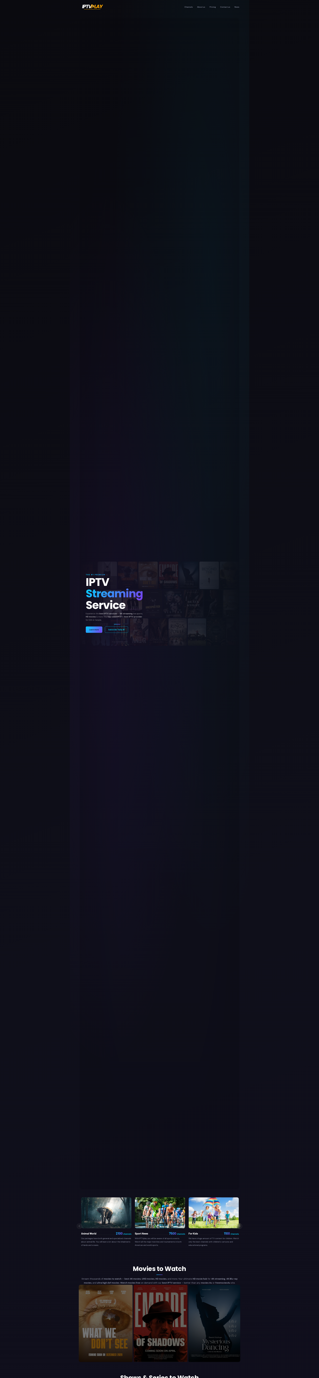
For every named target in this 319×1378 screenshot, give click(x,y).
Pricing (213, 7)
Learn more (94, 630)
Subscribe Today (115, 630)
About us (201, 7)
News (237, 7)
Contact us (225, 7)
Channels (188, 7)
